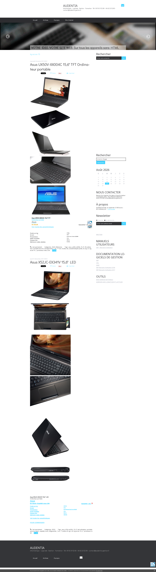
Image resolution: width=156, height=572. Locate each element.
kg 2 (86, 248)
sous (46, 531)
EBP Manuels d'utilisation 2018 (105, 267)
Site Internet (69, 20)
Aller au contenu (6, 1)
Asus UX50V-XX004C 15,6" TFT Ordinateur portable (60, 67)
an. (56, 248)
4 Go (65, 511)
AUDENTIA (70, 5)
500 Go (65, 512)
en (83, 248)
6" (83, 247)
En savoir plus (99, 570)
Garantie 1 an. (87, 503)
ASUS (53, 247)
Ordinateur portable (36, 499)
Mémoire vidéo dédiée (37, 515)
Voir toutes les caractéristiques (40, 518)
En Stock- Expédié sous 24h (40, 503)
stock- (37, 531)
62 (72, 531)
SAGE (97, 265)
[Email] (122, 5)
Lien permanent (37, 247)
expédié (42, 531)
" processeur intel (41, 250)
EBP (97, 260)
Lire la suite (111, 209)
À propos (56, 20)
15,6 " (65, 507)
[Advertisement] (46, 9)
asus (70, 247)
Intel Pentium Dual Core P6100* (70, 509)
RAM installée (34, 511)
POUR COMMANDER (37, 522)
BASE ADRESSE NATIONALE (104, 280)
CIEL (97, 263)
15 (81, 247)
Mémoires (59, 247)
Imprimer (71, 73)
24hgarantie (52, 531)
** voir (59, 248)
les (67, 248)
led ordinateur (82, 529)
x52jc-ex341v (69, 529)
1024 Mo (65, 514)
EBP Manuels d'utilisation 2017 (105, 270)
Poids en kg (34, 506)
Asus (32, 501)
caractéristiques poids (75, 248)
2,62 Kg (65, 505)
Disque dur (33, 513)
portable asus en (38, 248)
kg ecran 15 (77, 531)
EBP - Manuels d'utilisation (104, 248)
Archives (45, 20)
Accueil (35, 20)
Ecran (32, 508)
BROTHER (99, 235)
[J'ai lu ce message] (154, 570)
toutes (64, 248)
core (48, 250)
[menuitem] (35, 20)
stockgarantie (48, 248)
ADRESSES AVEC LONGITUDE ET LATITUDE (109, 282)
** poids (63, 531)
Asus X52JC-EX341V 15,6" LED (53, 262)
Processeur (33, 510)
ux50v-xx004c (76, 247)
